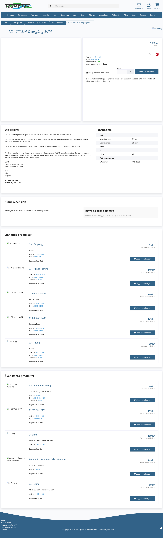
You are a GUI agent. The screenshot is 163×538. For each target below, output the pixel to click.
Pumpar (10, 15)
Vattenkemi (103, 15)
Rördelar (46, 15)
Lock (134, 15)
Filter (126, 15)
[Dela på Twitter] (152, 54)
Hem (6, 23)
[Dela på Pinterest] (157, 54)
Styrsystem (22, 15)
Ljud (74, 15)
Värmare (34, 15)
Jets (55, 15)
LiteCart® (110, 529)
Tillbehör (116, 15)
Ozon (83, 15)
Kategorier (17, 23)
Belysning (65, 15)
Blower (92, 15)
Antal (119, 68)
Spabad (143, 15)
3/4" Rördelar (57, 23)
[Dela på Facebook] (154, 54)
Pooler (153, 15)
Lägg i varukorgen (146, 71)
